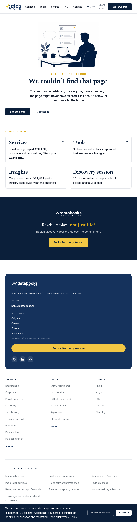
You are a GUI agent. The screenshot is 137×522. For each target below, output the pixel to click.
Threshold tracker (60, 419)
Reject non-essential (100, 512)
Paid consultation (14, 438)
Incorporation (58, 392)
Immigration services (16, 482)
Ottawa (15, 323)
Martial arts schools (15, 476)
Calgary (15, 318)
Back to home (17, 111)
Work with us (120, 6)
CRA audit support (14, 419)
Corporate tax (12, 392)
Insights (55, 6)
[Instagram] (14, 359)
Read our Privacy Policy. (63, 517)
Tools (43, 6)
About (99, 385)
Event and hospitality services (64, 489)
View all (10, 446)
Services (30, 6)
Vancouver (17, 333)
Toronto (15, 328)
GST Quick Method (61, 399)
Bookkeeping (12, 385)
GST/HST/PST (12, 405)
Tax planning (12, 412)
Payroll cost (56, 412)
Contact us (43, 111)
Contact (77, 6)
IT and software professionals (64, 482)
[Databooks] (13, 7)
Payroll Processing (14, 399)
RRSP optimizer (58, 405)
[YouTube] (30, 359)
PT (93, 6)
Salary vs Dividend (60, 385)
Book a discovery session (68, 348)
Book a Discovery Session (68, 242)
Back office (11, 425)
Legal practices (100, 482)
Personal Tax (12, 432)
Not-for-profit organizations (106, 489)
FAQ (66, 6)
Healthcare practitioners (61, 476)
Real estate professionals (104, 476)
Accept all (124, 512)
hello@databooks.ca (22, 305)
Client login (102, 6)
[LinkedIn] (22, 359)
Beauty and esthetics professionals (23, 489)
